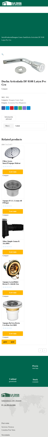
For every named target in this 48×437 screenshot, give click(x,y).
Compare (4, 89)
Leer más (12, 172)
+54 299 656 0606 (9, 405)
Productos (8, 37)
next (12, 342)
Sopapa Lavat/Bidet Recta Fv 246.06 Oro (11, 283)
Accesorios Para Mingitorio (17, 103)
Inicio (3, 37)
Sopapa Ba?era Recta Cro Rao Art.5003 (11, 324)
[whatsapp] (16, 412)
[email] (2, 412)
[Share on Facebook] (3, 108)
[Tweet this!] (7, 108)
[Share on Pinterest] (12, 108)
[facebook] (7, 412)
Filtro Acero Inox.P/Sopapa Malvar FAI (12, 163)
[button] (2, 54)
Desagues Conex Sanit (19, 37)
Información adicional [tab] (9, 118)
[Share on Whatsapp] (20, 108)
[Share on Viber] (24, 108)
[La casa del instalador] (12, 3)
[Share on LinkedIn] (16, 108)
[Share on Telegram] (28, 108)
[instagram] (12, 412)
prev (5, 342)
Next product (44, 350)
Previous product (40, 350)
